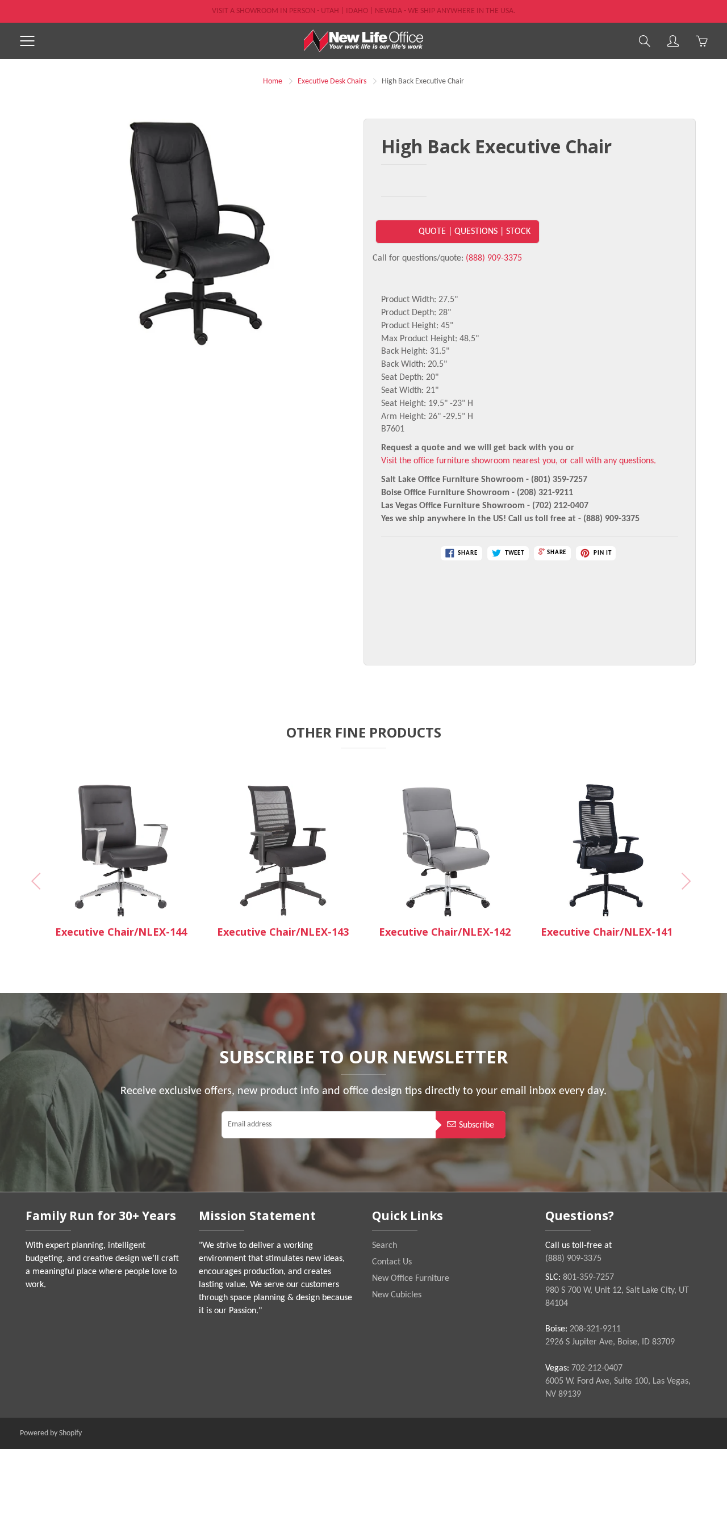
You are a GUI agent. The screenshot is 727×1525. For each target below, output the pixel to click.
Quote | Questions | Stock (474, 231)
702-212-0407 (596, 1368)
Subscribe (476, 1125)
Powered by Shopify (51, 1433)
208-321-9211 (595, 1329)
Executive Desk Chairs (332, 81)
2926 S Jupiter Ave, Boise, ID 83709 (610, 1342)
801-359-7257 (588, 1277)
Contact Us (392, 1262)
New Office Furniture (410, 1278)
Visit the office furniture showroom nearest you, (469, 461)
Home (272, 81)
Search (384, 1245)
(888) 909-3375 (494, 258)
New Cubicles (396, 1295)
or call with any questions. (608, 461)
